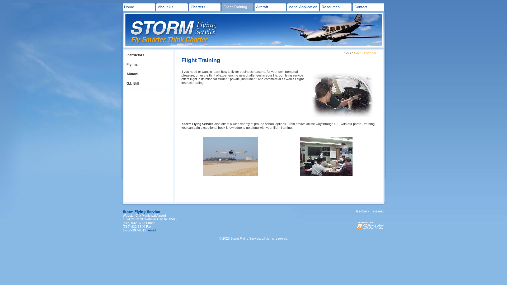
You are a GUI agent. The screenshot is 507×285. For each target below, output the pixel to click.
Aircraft (262, 7)
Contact (360, 7)
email (152, 230)
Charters (198, 7)
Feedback (362, 211)
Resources (331, 7)
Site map (378, 211)
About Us (165, 7)
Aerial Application (303, 7)
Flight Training (235, 7)
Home (129, 7)
